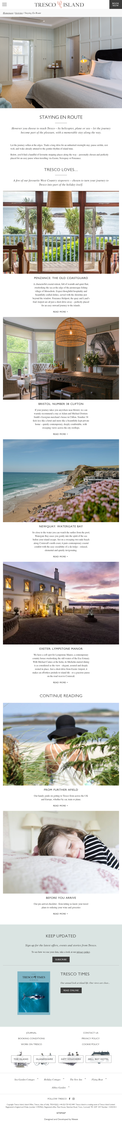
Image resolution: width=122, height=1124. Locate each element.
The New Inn (76, 1079)
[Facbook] (69, 1099)
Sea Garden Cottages (24, 1079)
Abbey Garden (59, 1087)
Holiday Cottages (52, 1079)
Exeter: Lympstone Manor (61, 648)
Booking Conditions (31, 1038)
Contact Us (90, 1032)
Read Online (71, 990)
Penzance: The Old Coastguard (61, 278)
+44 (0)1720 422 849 (67, 1105)
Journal (31, 1032)
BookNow (115, 4)
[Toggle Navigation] (4, 4)
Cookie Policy (90, 1044)
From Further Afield (61, 789)
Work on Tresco (31, 1044)
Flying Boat (97, 1079)
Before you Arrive (61, 898)
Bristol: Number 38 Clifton (61, 404)
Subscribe (61, 959)
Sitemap (61, 1113)
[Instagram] (73, 1099)
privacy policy (83, 951)
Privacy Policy (91, 1038)
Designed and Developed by (61, 1119)
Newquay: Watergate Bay (61, 526)
